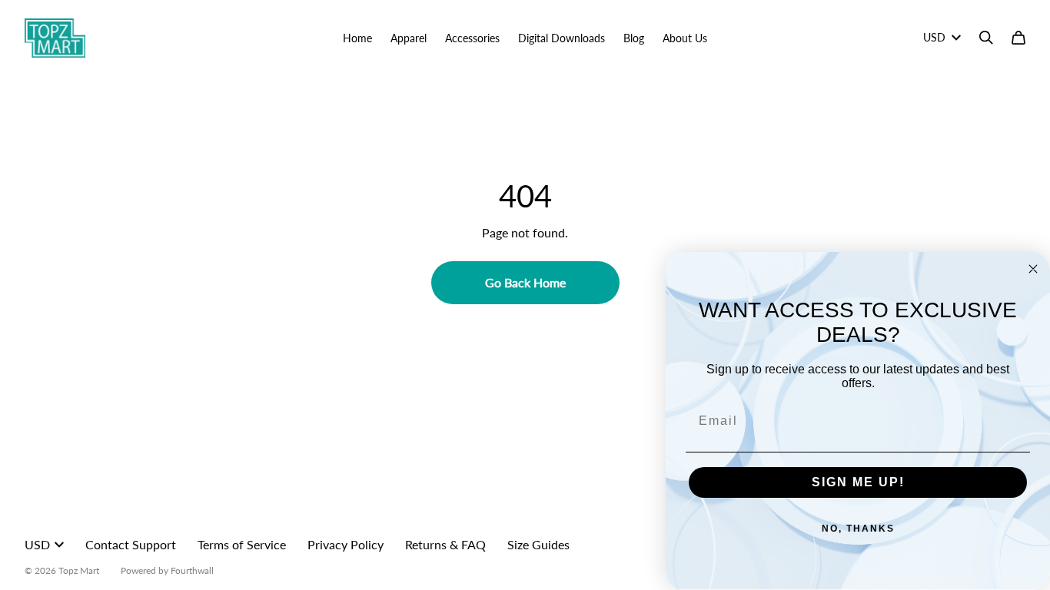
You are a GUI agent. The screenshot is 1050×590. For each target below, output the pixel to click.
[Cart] (1018, 38)
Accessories (472, 38)
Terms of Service (242, 544)
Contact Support (130, 544)
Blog (633, 38)
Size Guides (538, 544)
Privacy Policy (345, 544)
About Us (685, 38)
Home (357, 38)
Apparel (408, 38)
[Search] (986, 38)
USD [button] (934, 37)
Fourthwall (192, 570)
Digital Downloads (561, 38)
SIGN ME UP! (858, 482)
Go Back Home (525, 282)
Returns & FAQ (445, 544)
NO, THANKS (858, 528)
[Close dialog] (1033, 269)
